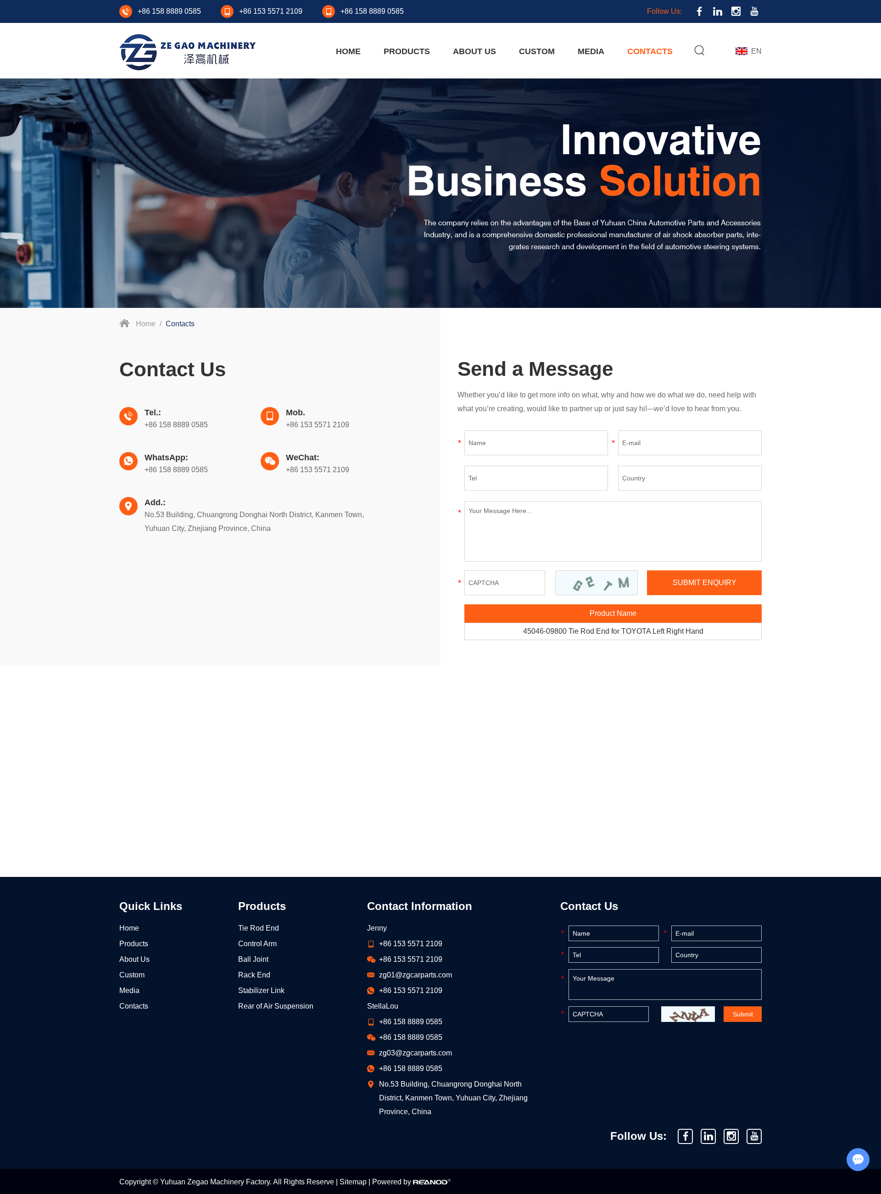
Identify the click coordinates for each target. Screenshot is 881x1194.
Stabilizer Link (261, 990)
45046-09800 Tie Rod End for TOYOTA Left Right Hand (613, 631)
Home (348, 51)
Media (591, 51)
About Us (474, 51)
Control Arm (257, 944)
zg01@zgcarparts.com (415, 975)
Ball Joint (253, 959)
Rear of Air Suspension (275, 1006)
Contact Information (419, 906)
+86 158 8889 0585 (176, 470)
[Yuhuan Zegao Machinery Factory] (187, 52)
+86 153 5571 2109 (410, 990)
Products (407, 51)
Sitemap (353, 1182)
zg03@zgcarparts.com (415, 1053)
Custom (537, 51)
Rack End (254, 975)
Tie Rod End (258, 928)
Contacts (650, 51)
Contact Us (589, 906)
